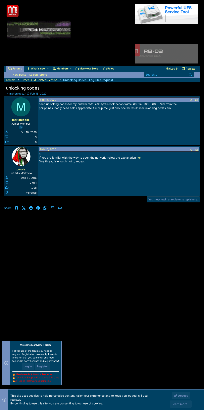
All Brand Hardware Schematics (33, 380)
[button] (48, 68)
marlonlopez (17, 93)
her (139, 157)
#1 (196, 100)
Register (42, 366)
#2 (196, 149)
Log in (28, 366)
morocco (31, 192)
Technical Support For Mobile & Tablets (37, 377)
